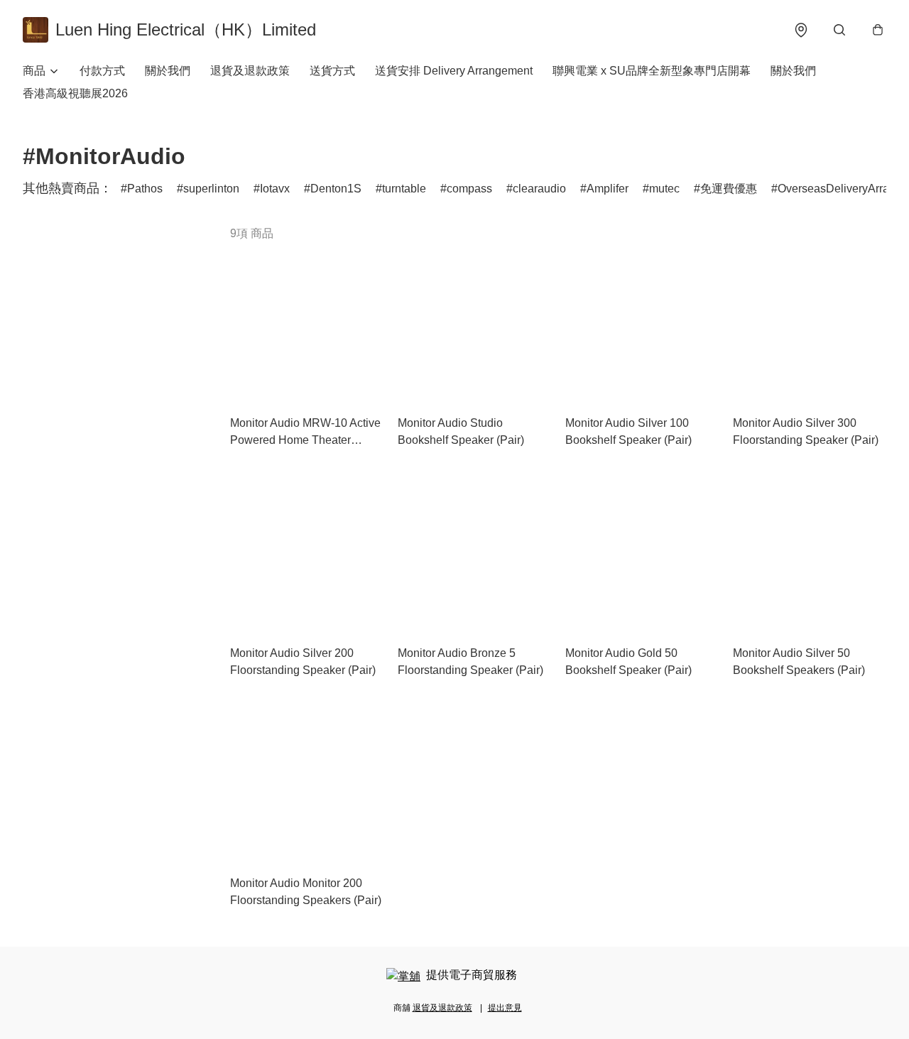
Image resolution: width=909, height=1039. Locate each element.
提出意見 (505, 1008)
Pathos (145, 189)
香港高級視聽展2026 (75, 93)
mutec (664, 189)
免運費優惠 (728, 189)
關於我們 (167, 71)
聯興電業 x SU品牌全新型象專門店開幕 (652, 71)
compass (469, 189)
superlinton (211, 189)
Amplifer (607, 189)
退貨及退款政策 (250, 71)
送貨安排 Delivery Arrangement (454, 71)
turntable (404, 189)
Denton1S (335, 189)
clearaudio (539, 189)
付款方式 (102, 71)
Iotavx (275, 189)
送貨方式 (332, 71)
